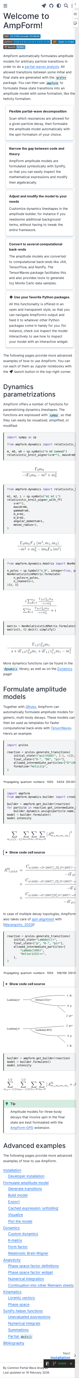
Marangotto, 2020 (18, 925)
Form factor (18, 1247)
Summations (18, 1330)
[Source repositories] (51, 5)
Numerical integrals (24, 1323)
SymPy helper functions (23, 1311)
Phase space (18, 1304)
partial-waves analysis (42, 67)
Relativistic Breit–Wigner (28, 1253)
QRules (31, 707)
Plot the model (20, 1221)
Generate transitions (25, 1189)
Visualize (15, 1215)
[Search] (66, 5)
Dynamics (11, 1228)
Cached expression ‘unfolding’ (33, 1208)
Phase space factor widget (30, 1272)
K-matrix (15, 1240)
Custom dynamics (23, 1234)
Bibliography (13, 1343)
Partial (20, 1336)
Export (14, 1202)
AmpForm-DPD (21, 1128)
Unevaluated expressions (29, 1317)
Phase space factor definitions (33, 1266)
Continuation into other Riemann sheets (41, 1285)
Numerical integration (26, 1279)
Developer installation (26, 1176)
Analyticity (12, 1260)
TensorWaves (61, 728)
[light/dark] (59, 5)
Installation (12, 1170)
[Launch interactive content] (44, 5)
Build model (18, 1195)
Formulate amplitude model (26, 1183)
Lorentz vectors (21, 1298)
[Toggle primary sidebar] (5, 6)
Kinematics (12, 1292)
